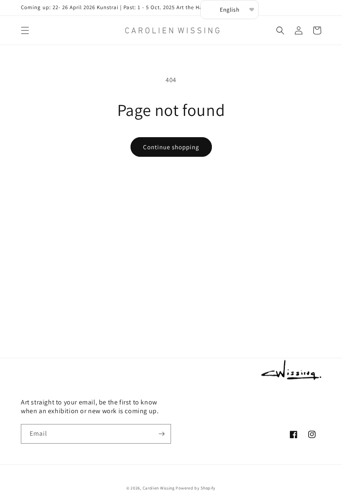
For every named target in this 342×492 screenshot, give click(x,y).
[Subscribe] (161, 434)
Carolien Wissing (159, 488)
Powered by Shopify (196, 488)
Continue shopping (171, 147)
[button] (25, 30)
